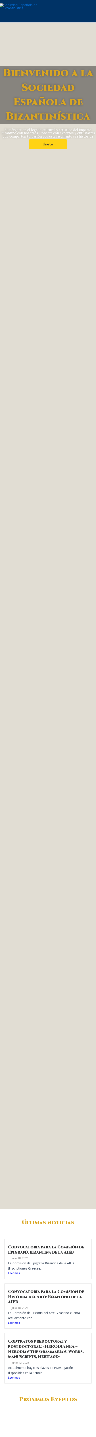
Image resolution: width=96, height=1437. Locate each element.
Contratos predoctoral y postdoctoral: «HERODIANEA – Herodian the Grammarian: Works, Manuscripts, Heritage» (46, 1349)
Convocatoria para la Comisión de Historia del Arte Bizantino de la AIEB (46, 1297)
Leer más (14, 1273)
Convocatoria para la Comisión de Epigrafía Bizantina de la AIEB (46, 1250)
